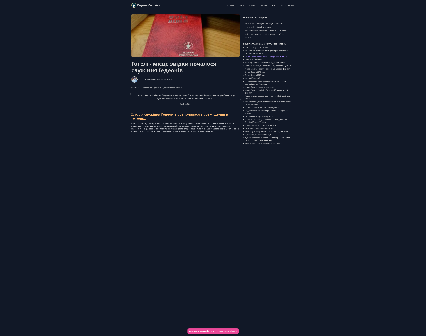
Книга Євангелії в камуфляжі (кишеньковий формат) (267, 69)
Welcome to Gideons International (213, 331)
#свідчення (270, 34)
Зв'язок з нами (287, 5)
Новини (252, 5)
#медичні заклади (265, 23)
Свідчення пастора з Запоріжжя (259, 116)
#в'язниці (249, 27)
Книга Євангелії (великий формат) (259, 87)
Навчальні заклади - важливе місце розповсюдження (268, 66)
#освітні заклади (264, 27)
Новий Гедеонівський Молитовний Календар (264, 143)
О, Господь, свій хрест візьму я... (259, 134)
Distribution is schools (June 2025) (259, 128)
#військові (249, 23)
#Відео (282, 34)
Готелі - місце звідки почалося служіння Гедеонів (266, 56)
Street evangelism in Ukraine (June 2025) (262, 125)
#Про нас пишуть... (253, 34)
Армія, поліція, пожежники (256, 47)
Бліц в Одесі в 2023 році (255, 75)
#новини (284, 30)
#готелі (279, 23)
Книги (241, 5)
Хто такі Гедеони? (252, 78)
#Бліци (248, 38)
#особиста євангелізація (256, 30)
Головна (230, 5)
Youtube (263, 5)
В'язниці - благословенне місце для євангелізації (266, 62)
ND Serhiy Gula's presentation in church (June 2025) (266, 131)
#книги (273, 30)
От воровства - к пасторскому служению (262, 107)
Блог (274, 5)
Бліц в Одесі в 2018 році (255, 72)
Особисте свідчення (253, 59)
